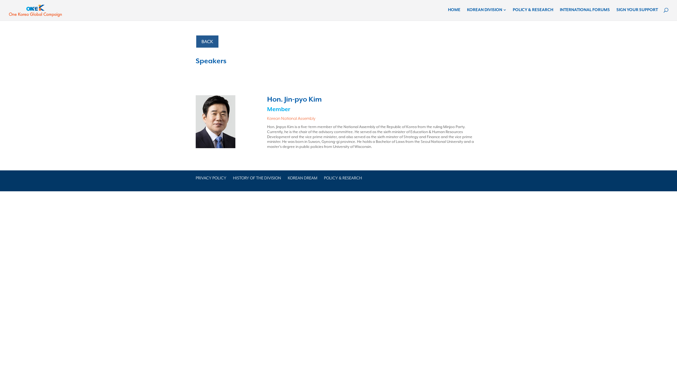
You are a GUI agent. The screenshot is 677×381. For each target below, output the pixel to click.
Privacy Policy (211, 178)
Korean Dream (302, 178)
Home (454, 10)
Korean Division (484, 10)
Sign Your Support (637, 10)
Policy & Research (533, 10)
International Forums (585, 10)
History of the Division (257, 178)
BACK (207, 41)
